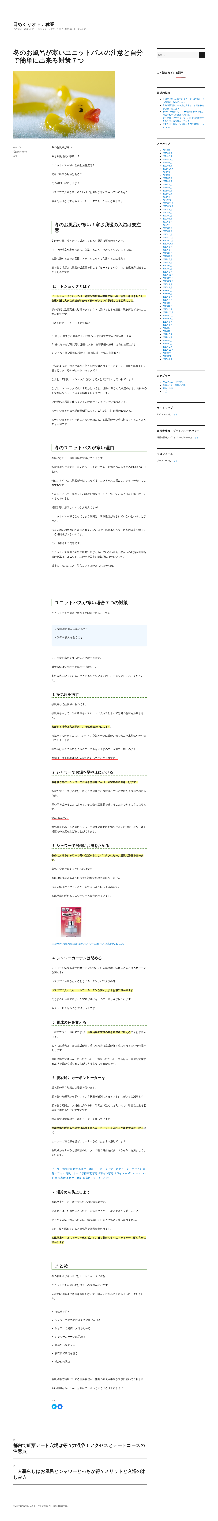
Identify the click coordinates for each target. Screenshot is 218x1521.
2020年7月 (167, 216)
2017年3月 (167, 340)
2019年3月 (167, 265)
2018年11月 (168, 278)
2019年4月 (167, 262)
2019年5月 (167, 259)
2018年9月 (167, 284)
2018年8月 (167, 287)
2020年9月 (167, 209)
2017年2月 (167, 343)
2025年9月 (167, 150)
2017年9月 (167, 322)
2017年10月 (168, 318)
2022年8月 (167, 166)
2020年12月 (168, 200)
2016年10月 (168, 356)
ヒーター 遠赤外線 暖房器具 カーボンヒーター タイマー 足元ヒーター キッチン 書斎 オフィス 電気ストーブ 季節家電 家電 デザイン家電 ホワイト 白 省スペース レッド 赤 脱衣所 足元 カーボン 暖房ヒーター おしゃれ (99, 1173)
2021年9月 (167, 172)
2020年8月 (167, 212)
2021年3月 (167, 191)
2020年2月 (167, 231)
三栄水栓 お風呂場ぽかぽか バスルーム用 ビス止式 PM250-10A (88, 943)
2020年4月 (167, 225)
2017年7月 (167, 328)
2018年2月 (167, 306)
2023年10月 (168, 159)
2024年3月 (167, 156)
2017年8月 (167, 325)
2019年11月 (168, 240)
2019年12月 (168, 237)
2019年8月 (167, 250)
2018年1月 (167, 309)
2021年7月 (167, 178)
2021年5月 (167, 184)
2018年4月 (167, 300)
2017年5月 (167, 334)
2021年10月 (168, 169)
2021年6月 (167, 181)
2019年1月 (167, 272)
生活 (15, 156)
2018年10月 (168, 281)
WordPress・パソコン (173, 382)
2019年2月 (167, 269)
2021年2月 (167, 194)
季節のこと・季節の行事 (174, 385)
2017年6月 (167, 331)
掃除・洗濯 (168, 388)
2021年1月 (167, 197)
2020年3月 (167, 228)
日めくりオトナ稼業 (33, 24)
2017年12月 (168, 312)
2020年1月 (167, 234)
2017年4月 (167, 337)
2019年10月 (168, 244)
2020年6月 (167, 219)
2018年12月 (168, 275)
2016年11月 (168, 353)
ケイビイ (17, 147)
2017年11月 (168, 315)
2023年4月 (167, 162)
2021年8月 (167, 175)
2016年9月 (167, 359)
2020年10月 (168, 206)
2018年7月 (167, 290)
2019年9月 (167, 247)
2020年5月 (167, 222)
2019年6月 (167, 256)
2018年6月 (167, 293)
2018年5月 (167, 297)
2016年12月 (168, 350)
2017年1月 (167, 347)
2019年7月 (167, 253)
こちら (174, 414)
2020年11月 (168, 203)
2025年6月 (167, 153)
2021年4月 (167, 187)
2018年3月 (167, 303)
